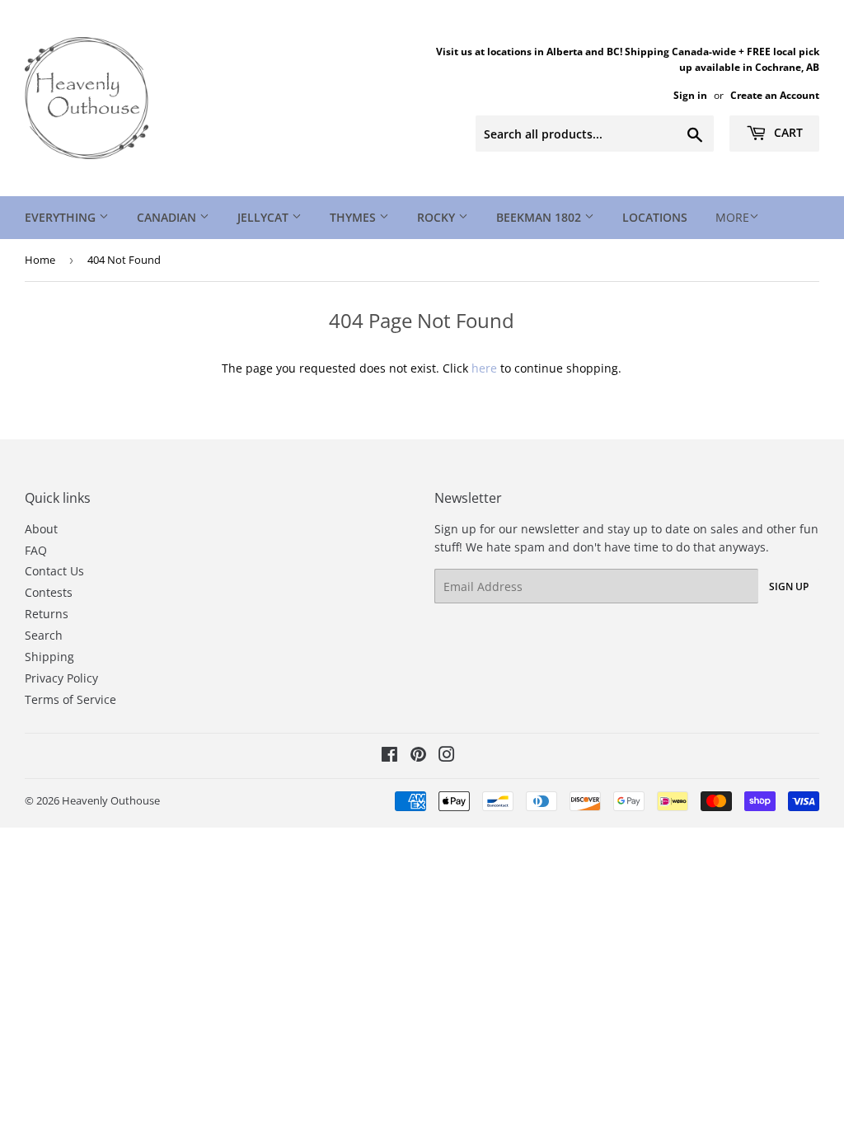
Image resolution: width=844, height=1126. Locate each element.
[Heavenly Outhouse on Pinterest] (418, 756)
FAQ (36, 550)
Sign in (690, 94)
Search (44, 635)
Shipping (49, 656)
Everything (62, 217)
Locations (654, 217)
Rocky (437, 217)
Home (40, 259)
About (41, 529)
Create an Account (774, 94)
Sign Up (789, 586)
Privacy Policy (61, 678)
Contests (49, 592)
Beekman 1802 (540, 217)
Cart (787, 132)
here (484, 368)
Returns (46, 614)
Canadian (168, 217)
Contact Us (54, 571)
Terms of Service (70, 699)
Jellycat (264, 217)
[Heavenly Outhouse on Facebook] (389, 756)
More (732, 217)
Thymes (354, 217)
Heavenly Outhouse (111, 800)
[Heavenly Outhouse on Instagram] (446, 756)
